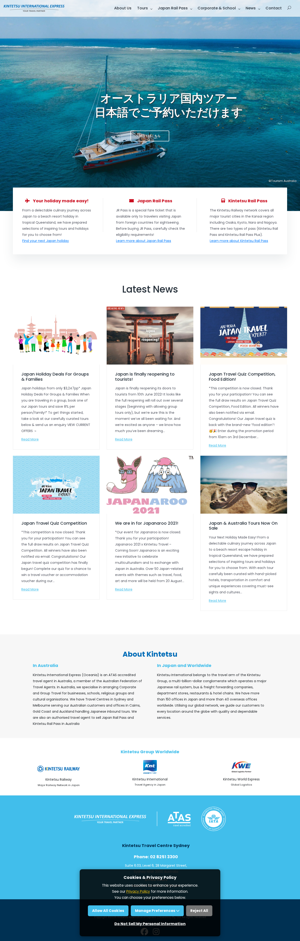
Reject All (199, 910)
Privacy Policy (138, 891)
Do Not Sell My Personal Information (150, 923)
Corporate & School (217, 8)
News (251, 8)
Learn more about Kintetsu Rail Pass (239, 240)
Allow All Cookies (108, 910)
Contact (274, 8)
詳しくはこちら (150, 136)
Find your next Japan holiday (45, 240)
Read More (30, 439)
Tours (142, 8)
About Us (122, 8)
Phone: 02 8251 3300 (156, 857)
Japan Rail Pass (173, 8)
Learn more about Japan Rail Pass (143, 240)
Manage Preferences (155, 910)
